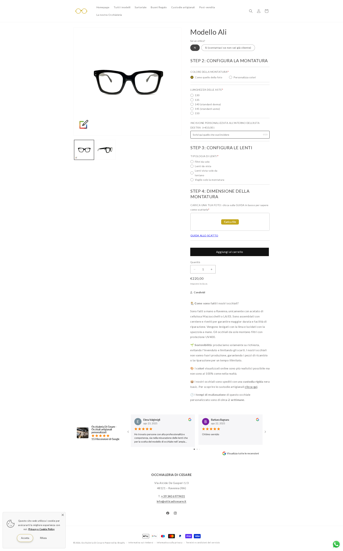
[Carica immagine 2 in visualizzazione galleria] (106, 150)
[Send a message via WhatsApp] (336, 544)
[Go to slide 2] (197, 449)
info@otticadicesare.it (171, 501)
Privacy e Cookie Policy (41, 529)
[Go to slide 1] (194, 449)
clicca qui (251, 386)
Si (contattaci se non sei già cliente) (228, 47)
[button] (251, 11)
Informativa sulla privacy (170, 542)
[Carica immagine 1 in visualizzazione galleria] (84, 150)
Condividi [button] (199, 292)
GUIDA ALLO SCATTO (204, 235)
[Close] (62, 515)
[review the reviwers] (189, 420)
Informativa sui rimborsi (140, 542)
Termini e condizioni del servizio (203, 542)
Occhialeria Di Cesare (93, 543)
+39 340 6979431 (173, 496)
